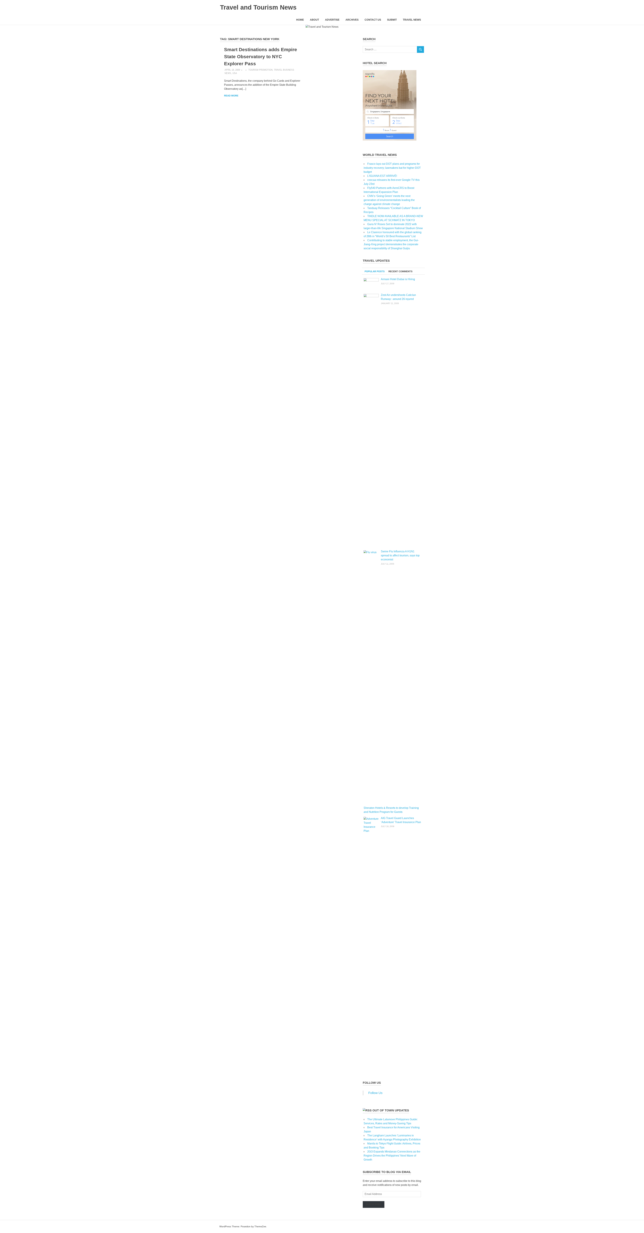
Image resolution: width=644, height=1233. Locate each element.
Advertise (332, 19)
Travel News (412, 19)
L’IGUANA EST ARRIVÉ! (382, 175)
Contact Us (373, 19)
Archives (352, 19)
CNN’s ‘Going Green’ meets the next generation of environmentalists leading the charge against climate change (389, 200)
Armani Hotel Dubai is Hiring (398, 279)
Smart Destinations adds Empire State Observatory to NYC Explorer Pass (260, 56)
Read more (231, 95)
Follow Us (372, 1082)
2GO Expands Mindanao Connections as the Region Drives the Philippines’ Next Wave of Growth (392, 1155)
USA (234, 73)
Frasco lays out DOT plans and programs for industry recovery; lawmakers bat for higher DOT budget (392, 167)
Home (300, 19)
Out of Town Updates (390, 1110)
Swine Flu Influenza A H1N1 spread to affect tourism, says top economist (400, 555)
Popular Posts (375, 271)
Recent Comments (400, 271)
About (314, 19)
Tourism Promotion (260, 70)
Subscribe (373, 1204)
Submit (392, 19)
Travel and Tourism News (258, 7)
